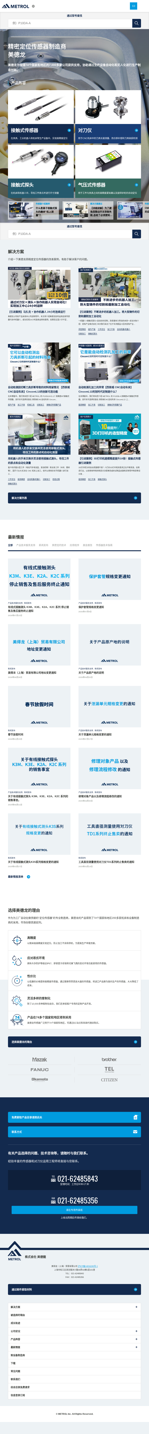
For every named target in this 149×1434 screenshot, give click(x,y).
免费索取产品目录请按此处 (27, 1117)
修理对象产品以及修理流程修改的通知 (100, 796)
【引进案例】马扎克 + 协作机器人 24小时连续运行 (36, 311)
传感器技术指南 (104, 545)
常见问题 (15, 1371)
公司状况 (15, 1331)
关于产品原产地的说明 (91, 672)
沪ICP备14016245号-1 (88, 1266)
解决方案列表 (19, 497)
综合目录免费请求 (20, 1387)
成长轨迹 (15, 1323)
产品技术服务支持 (25, 545)
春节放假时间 (15, 734)
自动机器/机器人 (123, 329)
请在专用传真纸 (74, 1210)
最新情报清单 (15, 876)
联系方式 (17, 1131)
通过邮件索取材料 (22, 1289)
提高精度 (82, 405)
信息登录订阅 (18, 1395)
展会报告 (87, 545)
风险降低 (82, 329)
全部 (10, 545)
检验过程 (56, 479)
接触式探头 (92, 334)
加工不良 (111, 329)
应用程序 (74, 545)
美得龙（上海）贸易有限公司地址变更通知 (32, 672)
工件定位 (101, 329)
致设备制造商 (18, 1355)
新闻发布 (43, 545)
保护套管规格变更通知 (91, 607)
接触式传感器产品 (54, 405)
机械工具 (31, 405)
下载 (13, 1363)
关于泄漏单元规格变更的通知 (95, 734)
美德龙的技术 (59, 545)
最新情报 (15, 1347)
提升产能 (91, 329)
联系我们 (15, 1379)
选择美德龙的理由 (22, 1041)
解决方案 (15, 1307)
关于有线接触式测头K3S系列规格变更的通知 (33, 861)
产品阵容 (15, 1339)
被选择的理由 (18, 1315)
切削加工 (82, 334)
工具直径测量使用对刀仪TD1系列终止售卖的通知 (106, 861)
